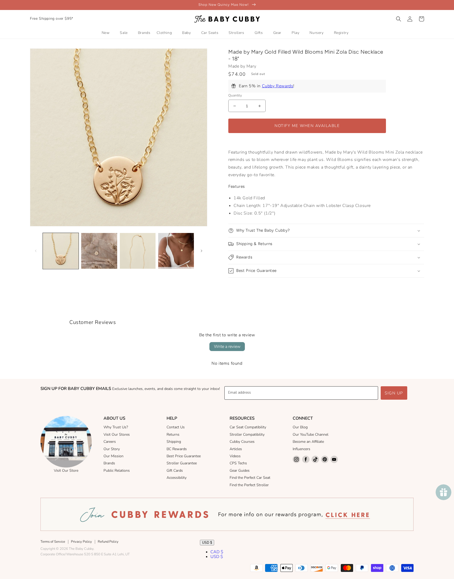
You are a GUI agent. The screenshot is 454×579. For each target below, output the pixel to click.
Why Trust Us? (116, 427)
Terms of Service (52, 541)
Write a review (227, 346)
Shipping (174, 441)
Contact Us (176, 427)
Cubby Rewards (277, 86)
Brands (109, 463)
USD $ (207, 543)
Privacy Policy (81, 541)
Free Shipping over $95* (51, 18)
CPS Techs (238, 463)
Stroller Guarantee (182, 463)
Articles (236, 448)
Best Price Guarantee (184, 456)
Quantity (235, 95)
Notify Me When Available (307, 125)
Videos (235, 456)
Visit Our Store (66, 470)
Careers (110, 441)
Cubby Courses (242, 441)
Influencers (301, 448)
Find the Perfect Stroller (249, 484)
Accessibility (177, 477)
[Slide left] (36, 251)
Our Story (112, 448)
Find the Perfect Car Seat (250, 477)
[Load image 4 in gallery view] (176, 251)
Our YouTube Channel (310, 434)
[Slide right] (201, 251)
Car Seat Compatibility (248, 427)
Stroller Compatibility (247, 434)
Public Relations (117, 470)
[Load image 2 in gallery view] (99, 251)
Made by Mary (242, 66)
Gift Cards (175, 470)
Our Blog (300, 427)
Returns (173, 434)
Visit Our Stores (117, 434)
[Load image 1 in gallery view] (61, 251)
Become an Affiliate (308, 441)
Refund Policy (108, 541)
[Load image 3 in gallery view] (138, 251)
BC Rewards (177, 448)
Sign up (394, 393)
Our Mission (113, 456)
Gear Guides (240, 470)
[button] (398, 19)
